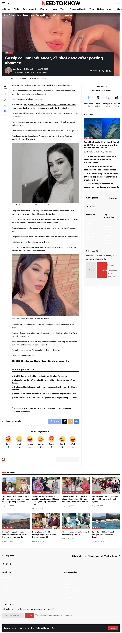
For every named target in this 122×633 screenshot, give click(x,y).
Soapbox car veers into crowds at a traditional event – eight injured (105, 499)
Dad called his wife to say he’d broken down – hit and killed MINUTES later (100, 159)
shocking (67, 408)
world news (25, 412)
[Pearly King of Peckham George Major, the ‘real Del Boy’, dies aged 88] (46, 521)
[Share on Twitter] (103, 71)
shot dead (46, 85)
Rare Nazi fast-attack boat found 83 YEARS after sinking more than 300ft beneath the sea (101, 145)
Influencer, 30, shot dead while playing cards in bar (47, 361)
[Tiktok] (117, 101)
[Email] (106, 71)
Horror (43, 408)
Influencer (50, 408)
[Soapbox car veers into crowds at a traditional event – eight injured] (106, 485)
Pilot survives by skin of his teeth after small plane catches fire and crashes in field (101, 176)
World (9, 53)
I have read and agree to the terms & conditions (112, 270)
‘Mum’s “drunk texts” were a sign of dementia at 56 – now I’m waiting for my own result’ (75, 499)
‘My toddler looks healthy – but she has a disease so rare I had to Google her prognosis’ (15, 499)
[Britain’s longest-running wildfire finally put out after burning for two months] (16, 521)
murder (59, 408)
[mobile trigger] (4, 3)
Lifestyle (112, 198)
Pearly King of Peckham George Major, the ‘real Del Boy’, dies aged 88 (44, 534)
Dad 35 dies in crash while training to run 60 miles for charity (40, 376)
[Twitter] (98, 101)
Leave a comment (68, 460)
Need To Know (61, 3)
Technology (110, 556)
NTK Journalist (93, 152)
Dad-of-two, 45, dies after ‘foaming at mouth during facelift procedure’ (45, 398)
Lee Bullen (17, 69)
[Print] (110, 71)
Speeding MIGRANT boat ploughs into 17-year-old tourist (103, 534)
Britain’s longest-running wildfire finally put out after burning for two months (14, 534)
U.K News (8, 528)
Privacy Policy (34, 628)
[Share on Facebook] (99, 71)
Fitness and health (13, 492)
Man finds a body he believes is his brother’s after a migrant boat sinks (45, 393)
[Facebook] (88, 101)
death (36, 408)
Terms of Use (49, 628)
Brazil (24, 408)
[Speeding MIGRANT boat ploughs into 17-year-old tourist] (106, 521)
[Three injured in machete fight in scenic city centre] (76, 521)
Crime (30, 408)
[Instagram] (107, 101)
